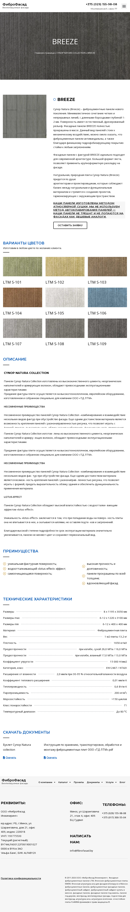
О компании (45, 782)
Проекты (79, 782)
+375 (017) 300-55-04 (114, 817)
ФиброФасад (15, 4)
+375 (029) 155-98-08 (114, 813)
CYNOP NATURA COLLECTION (71, 52)
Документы (93, 782)
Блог (122, 782)
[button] (124, 6)
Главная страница (45, 52)
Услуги (110, 782)
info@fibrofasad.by (81, 850)
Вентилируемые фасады (16, 7)
